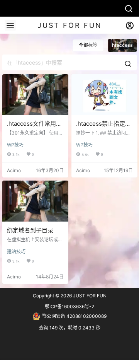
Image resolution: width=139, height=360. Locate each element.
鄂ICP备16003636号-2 (69, 306)
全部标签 (88, 45)
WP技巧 (15, 145)
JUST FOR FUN (89, 296)
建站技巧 (16, 251)
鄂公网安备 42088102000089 (74, 316)
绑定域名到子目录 (30, 230)
